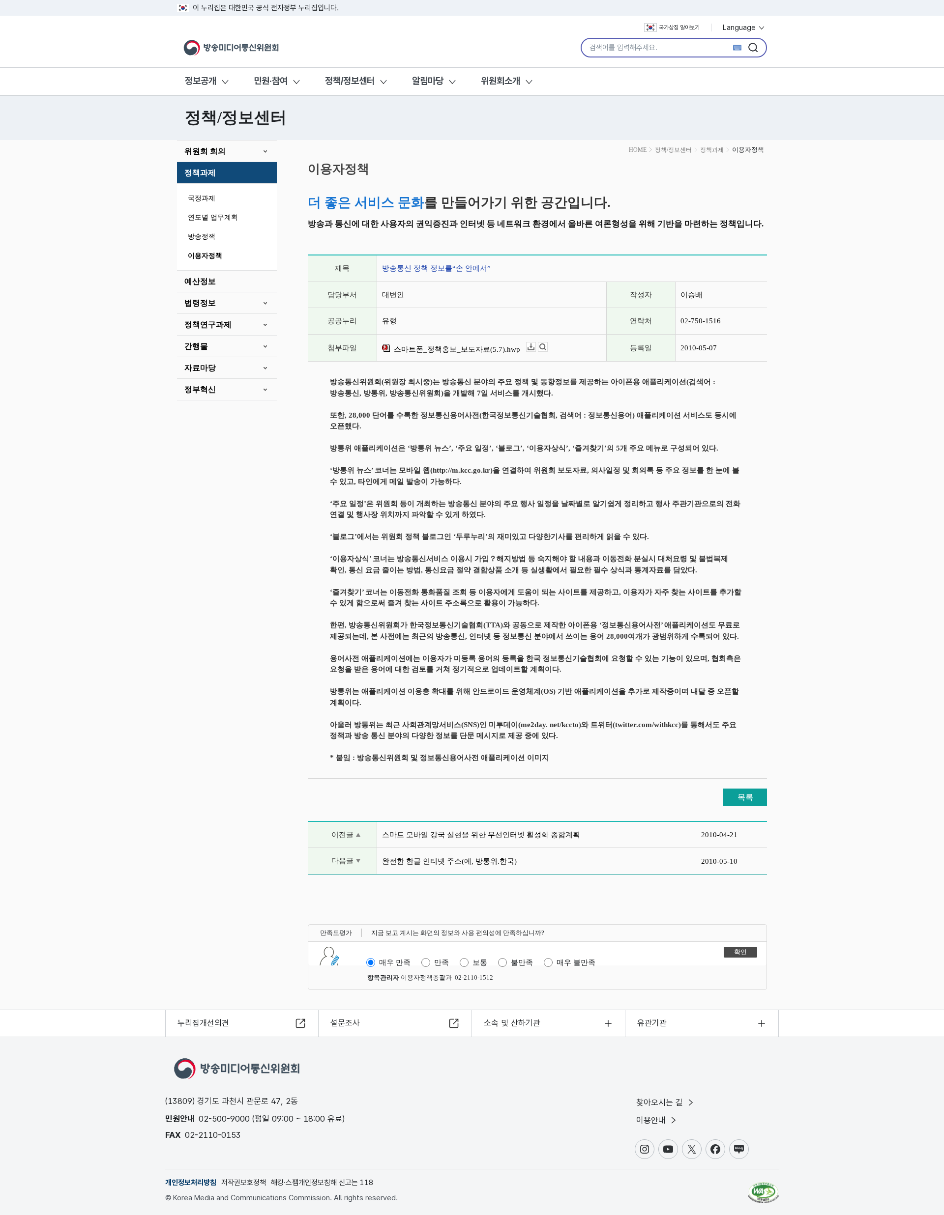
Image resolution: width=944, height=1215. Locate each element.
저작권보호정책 (243, 1182)
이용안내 (652, 1120)
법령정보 (200, 303)
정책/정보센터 (350, 80)
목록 (745, 797)
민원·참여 (271, 80)
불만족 (522, 962)
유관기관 (652, 1023)
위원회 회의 (205, 151)
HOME (638, 149)
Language (740, 27)
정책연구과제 (208, 324)
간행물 (196, 346)
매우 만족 (395, 962)
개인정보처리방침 (190, 1182)
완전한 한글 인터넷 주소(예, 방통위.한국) (449, 861)
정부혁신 (200, 389)
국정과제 (201, 198)
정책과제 (200, 173)
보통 (479, 962)
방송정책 (201, 236)
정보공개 (200, 80)
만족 (441, 962)
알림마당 (427, 80)
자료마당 (200, 368)
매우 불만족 (576, 962)
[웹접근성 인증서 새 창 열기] (763, 1188)
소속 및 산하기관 (512, 1023)
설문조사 (345, 1023)
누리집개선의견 (203, 1023)
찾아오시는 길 (660, 1102)
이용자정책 (205, 255)
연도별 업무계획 (213, 217)
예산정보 (200, 281)
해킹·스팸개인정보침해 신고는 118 (322, 1182)
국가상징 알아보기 (679, 27)
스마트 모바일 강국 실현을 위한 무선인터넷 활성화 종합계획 (481, 835)
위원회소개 (500, 80)
